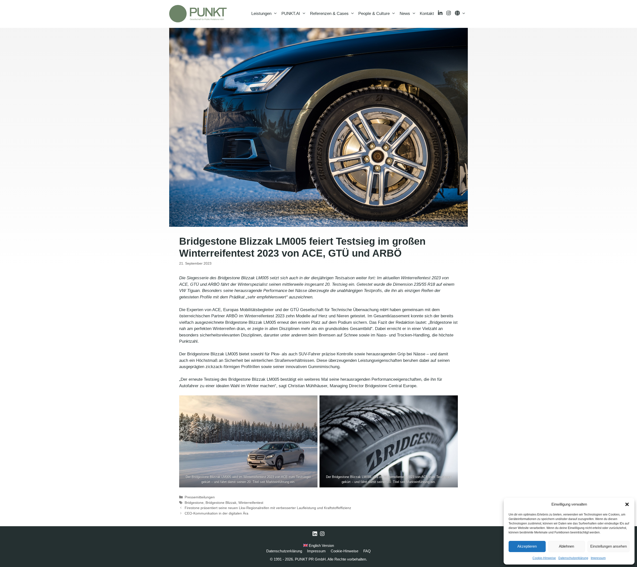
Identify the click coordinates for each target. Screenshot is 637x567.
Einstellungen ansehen (608, 546)
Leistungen (261, 13)
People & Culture (374, 13)
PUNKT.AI (290, 13)
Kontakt (427, 13)
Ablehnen (566, 546)
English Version (321, 545)
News (405, 13)
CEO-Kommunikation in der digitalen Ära (216, 513)
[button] (627, 504)
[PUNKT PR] (198, 13)
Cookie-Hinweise (544, 558)
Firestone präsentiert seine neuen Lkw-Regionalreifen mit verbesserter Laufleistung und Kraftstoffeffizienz (268, 508)
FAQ (367, 551)
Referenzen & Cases (329, 13)
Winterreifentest (250, 503)
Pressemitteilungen (200, 497)
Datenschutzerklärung (573, 558)
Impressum (598, 558)
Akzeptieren (527, 546)
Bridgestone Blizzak (221, 503)
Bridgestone (194, 503)
